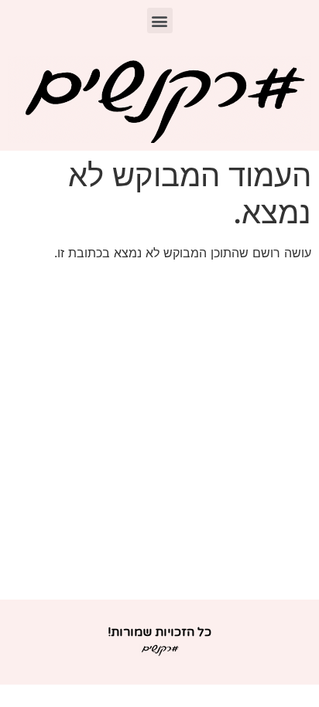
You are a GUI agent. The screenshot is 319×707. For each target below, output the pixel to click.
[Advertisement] (159, 433)
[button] (160, 20)
